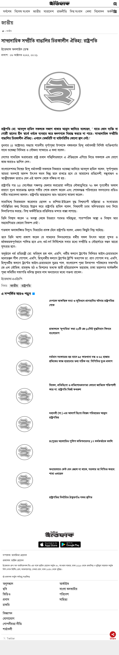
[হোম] (3, 31)
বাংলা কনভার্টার (68, 589)
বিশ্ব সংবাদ (76, 11)
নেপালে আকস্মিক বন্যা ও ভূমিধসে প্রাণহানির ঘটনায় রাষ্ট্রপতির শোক (81, 303)
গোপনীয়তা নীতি (12, 624)
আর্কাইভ (64, 584)
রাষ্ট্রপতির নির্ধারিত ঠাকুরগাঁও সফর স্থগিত (70, 497)
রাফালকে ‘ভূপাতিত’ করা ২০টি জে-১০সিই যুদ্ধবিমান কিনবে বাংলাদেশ (80, 331)
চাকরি (6, 605)
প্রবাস (6, 600)
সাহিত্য (63, 600)
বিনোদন (99, 11)
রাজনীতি (62, 11)
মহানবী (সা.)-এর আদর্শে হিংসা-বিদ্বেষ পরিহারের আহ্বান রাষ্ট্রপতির (78, 415)
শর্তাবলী (7, 629)
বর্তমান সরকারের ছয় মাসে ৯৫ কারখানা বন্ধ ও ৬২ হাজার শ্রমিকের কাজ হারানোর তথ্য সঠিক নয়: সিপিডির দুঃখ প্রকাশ (80, 359)
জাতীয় (37, 11)
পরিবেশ (64, 594)
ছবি (5, 589)
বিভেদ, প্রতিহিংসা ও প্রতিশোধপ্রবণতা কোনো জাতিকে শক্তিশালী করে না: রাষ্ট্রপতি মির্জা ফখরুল (82, 387)
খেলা (88, 11)
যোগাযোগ (8, 619)
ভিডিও (7, 594)
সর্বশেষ (7, 11)
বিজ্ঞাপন (7, 613)
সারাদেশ (49, 11)
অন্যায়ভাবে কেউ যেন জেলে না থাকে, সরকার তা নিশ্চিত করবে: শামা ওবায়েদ (82, 471)
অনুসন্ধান (8, 584)
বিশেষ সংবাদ (22, 11)
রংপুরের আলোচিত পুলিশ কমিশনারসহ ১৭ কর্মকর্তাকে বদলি (81, 441)
